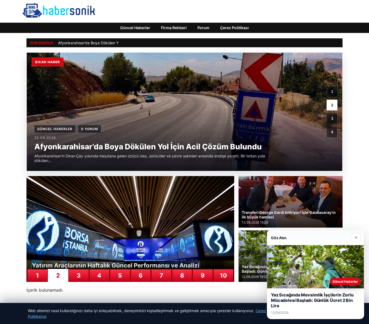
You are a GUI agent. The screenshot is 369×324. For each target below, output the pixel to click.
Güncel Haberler (135, 27)
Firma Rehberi (174, 27)
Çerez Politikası (234, 27)
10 (223, 275)
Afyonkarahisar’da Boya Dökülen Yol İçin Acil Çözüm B (105, 42)
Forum (203, 27)
